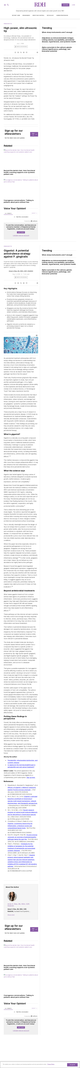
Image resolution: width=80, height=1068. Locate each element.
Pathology (50, 15)
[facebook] (15, 52)
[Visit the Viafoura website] (34, 221)
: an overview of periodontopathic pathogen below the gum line (22, 837)
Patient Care (16, 15)
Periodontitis (8, 23)
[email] (26, 52)
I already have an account (21, 235)
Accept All (72, 1064)
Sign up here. (31, 777)
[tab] (8, 213)
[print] (37, 52)
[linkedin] (18, 52)
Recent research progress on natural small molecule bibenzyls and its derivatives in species (22, 812)
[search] (8, 5)
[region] (21, 217)
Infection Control (38, 15)
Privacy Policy (50, 1064)
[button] (5, 5)
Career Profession (62, 15)
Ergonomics (26, 15)
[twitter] (21, 52)
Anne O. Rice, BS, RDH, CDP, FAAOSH (21, 271)
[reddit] (24, 52)
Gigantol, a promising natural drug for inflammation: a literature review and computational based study (20, 826)
